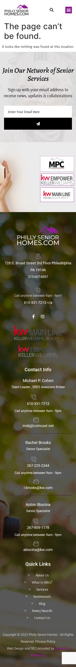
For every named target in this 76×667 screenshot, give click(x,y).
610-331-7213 (38, 403)
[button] (51, 10)
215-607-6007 (38, 277)
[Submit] (38, 124)
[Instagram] (42, 316)
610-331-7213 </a (38, 302)
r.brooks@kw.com (38, 488)
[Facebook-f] (33, 316)
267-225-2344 (38, 465)
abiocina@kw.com (38, 549)
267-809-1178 (38, 527)
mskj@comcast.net (38, 426)
